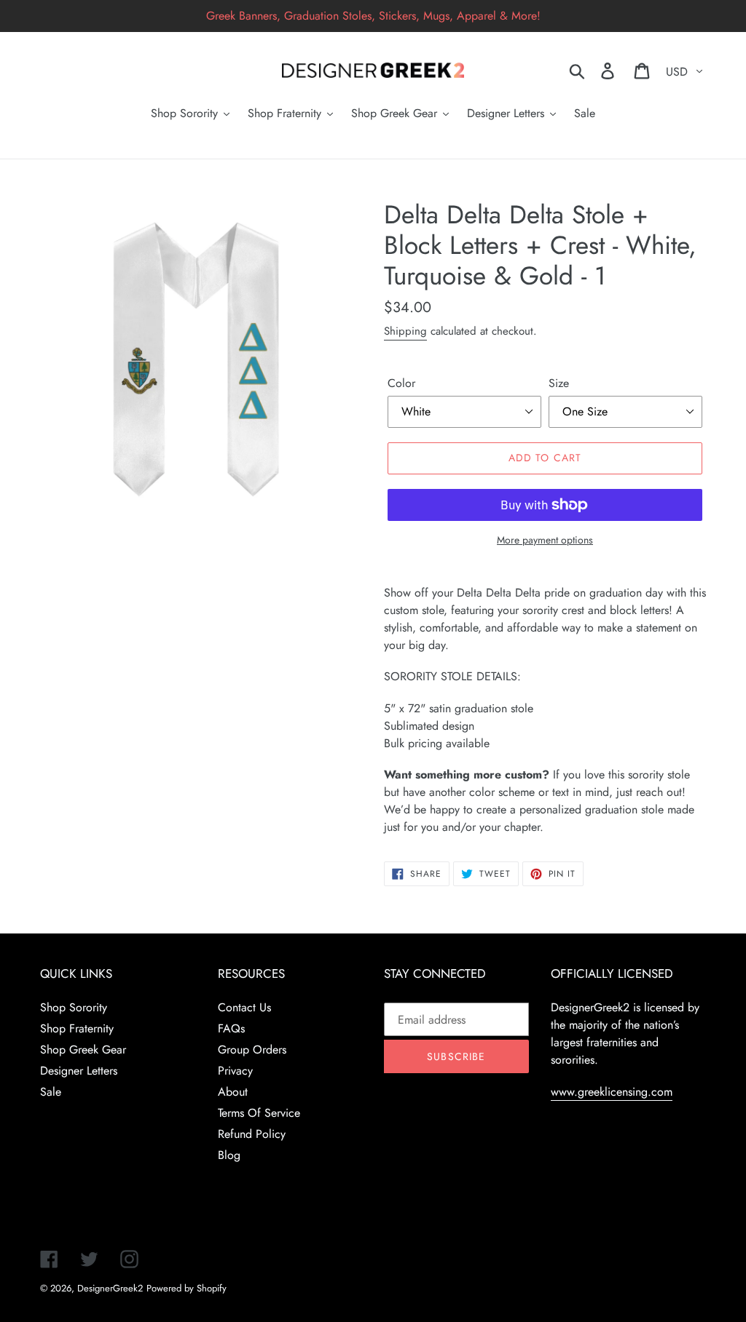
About (233, 1091)
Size (559, 383)
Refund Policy (252, 1134)
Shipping (405, 331)
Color (401, 383)
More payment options (545, 540)
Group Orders (252, 1049)
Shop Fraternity (77, 1028)
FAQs (231, 1028)
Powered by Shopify (186, 1288)
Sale (50, 1091)
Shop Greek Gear (83, 1049)
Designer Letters (78, 1070)
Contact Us (244, 1007)
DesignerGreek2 (110, 1288)
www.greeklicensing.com (611, 1091)
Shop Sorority (73, 1007)
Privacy (235, 1070)
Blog (229, 1155)
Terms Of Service (259, 1112)
